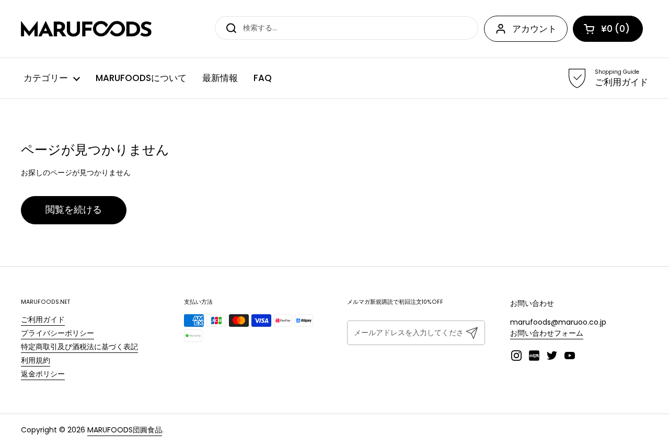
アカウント (534, 28)
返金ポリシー (43, 374)
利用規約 (35, 360)
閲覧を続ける (73, 209)
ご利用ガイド (43, 319)
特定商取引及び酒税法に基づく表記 (79, 346)
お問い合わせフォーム (546, 333)
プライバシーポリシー (57, 333)
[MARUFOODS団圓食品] (86, 29)
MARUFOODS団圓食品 (124, 430)
